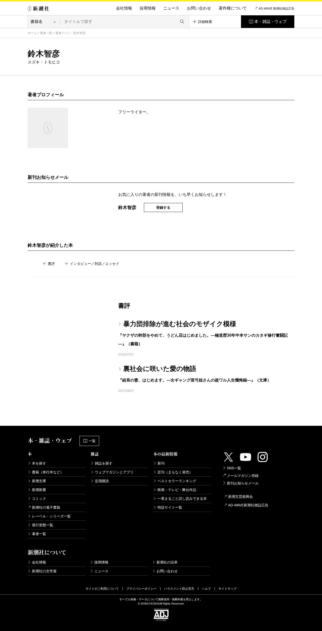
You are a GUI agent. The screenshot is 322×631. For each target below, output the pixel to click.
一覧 (92, 441)
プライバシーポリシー (141, 588)
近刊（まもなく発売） (175, 472)
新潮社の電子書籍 (46, 507)
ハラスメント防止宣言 (179, 588)
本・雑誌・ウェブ (270, 21)
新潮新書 (39, 490)
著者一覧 (46, 33)
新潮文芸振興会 (240, 497)
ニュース (171, 8)
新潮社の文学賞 (44, 571)
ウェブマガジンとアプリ (114, 472)
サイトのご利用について (102, 588)
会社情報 (124, 8)
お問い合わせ (199, 8)
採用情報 (148, 8)
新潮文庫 (39, 481)
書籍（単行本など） (48, 472)
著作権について (233, 8)
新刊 (161, 463)
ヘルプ (206, 588)
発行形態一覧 (42, 525)
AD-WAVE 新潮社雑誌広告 (276, 8)
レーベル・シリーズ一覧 (51, 516)
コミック (39, 499)
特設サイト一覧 (169, 507)
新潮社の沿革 (167, 562)
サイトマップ (227, 588)
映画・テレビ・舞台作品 (176, 490)
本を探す (39, 463)
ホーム (32, 33)
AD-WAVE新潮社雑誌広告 (248, 505)
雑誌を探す (103, 463)
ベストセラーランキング (176, 481)
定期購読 (102, 481)
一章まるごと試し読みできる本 (182, 499)
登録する (163, 207)
